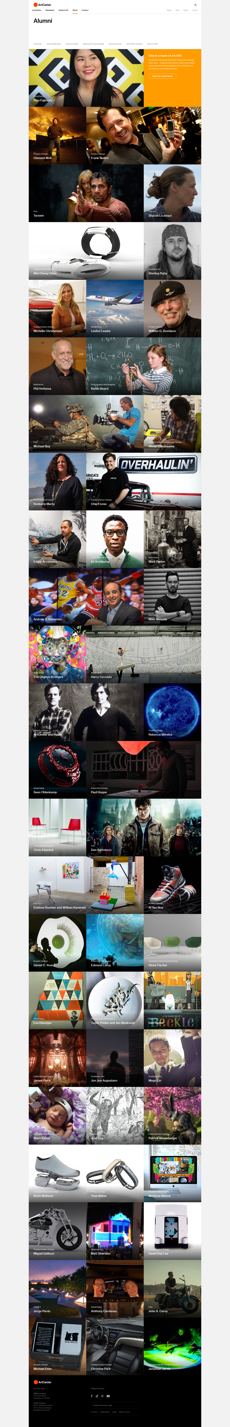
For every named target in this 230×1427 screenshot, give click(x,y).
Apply (169, 10)
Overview (38, 44)
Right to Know (124, 1412)
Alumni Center (72, 44)
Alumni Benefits (54, 44)
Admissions (49, 10)
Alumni (195, 10)
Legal (114, 1412)
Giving (185, 10)
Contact (94, 1412)
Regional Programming (93, 44)
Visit (177, 10)
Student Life (63, 10)
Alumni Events (115, 44)
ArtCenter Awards (134, 44)
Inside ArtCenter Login (103, 1405)
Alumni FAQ (152, 44)
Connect (85, 10)
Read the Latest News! (162, 76)
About (75, 10)
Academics (36, 10)
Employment (105, 1412)
